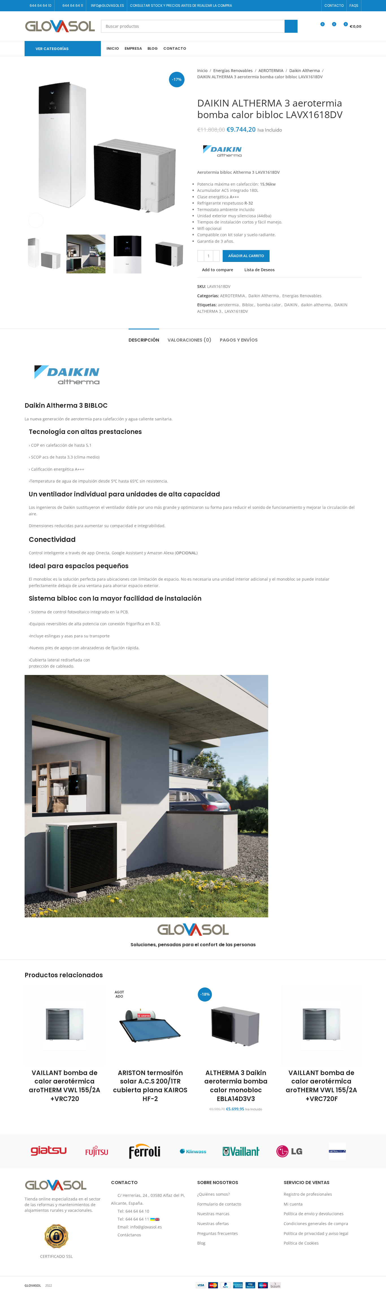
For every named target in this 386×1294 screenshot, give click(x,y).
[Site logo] (60, 25)
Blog (201, 1243)
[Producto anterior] (200, 89)
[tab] (144, 337)
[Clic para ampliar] (36, 220)
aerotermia (228, 304)
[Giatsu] (49, 1151)
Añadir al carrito (246, 255)
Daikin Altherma (304, 70)
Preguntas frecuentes (217, 1233)
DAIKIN (291, 304)
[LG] (289, 1151)
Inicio (202, 70)
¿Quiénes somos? (213, 1194)
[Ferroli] (145, 1151)
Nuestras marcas (213, 1213)
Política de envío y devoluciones (314, 1213)
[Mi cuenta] (310, 26)
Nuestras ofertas (213, 1223)
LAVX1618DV (236, 311)
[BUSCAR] (291, 26)
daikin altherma (316, 304)
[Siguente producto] (211, 89)
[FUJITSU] (97, 1151)
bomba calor (269, 304)
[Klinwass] (193, 1151)
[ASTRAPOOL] (337, 1151)
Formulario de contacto (219, 1204)
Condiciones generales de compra (316, 1223)
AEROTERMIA (271, 70)
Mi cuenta (293, 1204)
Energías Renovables (233, 70)
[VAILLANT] (241, 1151)
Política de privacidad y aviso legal (316, 1233)
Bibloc (248, 304)
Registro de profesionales (308, 1194)
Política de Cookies (301, 1243)
